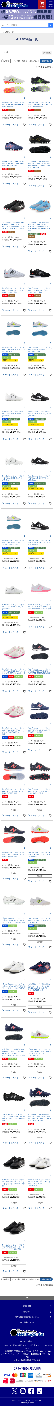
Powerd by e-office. (27, 1403)
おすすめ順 (16, 61)
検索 (50, 25)
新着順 (24, 61)
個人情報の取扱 (27, 1322)
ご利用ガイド (27, 1311)
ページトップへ (27, 1298)
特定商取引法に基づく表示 (27, 1317)
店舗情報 (27, 1306)
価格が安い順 (34, 61)
